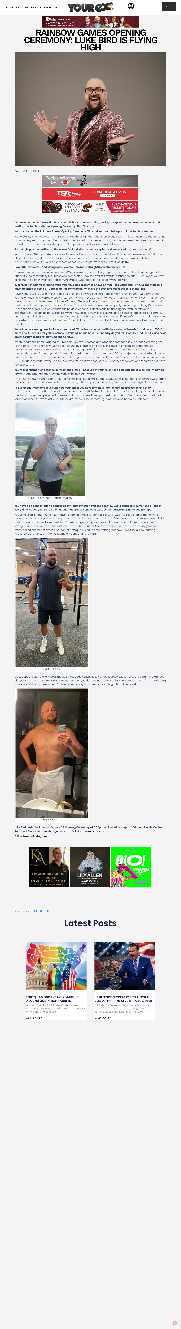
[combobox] (150, 6)
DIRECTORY (51, 7)
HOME (9, 7)
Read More (34, 1018)
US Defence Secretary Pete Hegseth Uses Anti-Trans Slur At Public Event (124, 999)
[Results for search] (150, 12)
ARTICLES (22, 7)
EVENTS (36, 7)
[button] (35, 911)
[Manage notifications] (175, 1323)
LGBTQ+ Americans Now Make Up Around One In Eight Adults (52, 999)
